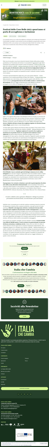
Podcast (27, 358)
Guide (2, 363)
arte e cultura (12, 36)
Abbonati (21, 285)
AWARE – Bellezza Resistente (21, 66)
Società (5, 36)
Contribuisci (3, 379)
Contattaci (3, 352)
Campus (3, 373)
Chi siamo (3, 347)
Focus (26, 360)
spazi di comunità (22, 36)
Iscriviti (24, 316)
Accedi (44, 5)
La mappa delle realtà (6, 369)
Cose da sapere (4, 358)
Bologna (15, 57)
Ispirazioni (3, 360)
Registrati (24, 248)
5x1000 (2, 382)
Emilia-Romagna (7, 57)
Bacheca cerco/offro (5, 371)
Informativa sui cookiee (27, 445)
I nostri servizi (4, 350)
